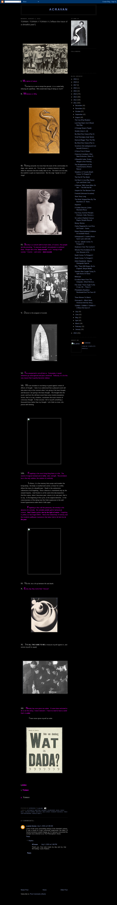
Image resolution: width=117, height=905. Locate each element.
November (78, 108)
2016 (75, 88)
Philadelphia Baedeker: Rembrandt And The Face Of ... (85, 292)
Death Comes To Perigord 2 (84, 255)
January (78, 329)
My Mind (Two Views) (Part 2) (84, 134)
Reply (28, 836)
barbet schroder (48, 810)
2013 (75, 97)
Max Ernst (46, 811)
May (77, 317)
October (78, 111)
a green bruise (31, 826)
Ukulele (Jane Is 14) (81, 131)
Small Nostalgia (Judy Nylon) (84, 137)
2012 (75, 100)
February (78, 326)
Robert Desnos (57, 811)
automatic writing (34, 810)
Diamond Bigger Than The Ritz (85, 140)
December (78, 105)
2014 (75, 94)
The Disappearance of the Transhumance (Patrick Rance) (83, 167)
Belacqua (78, 276)
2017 (75, 85)
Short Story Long (80, 196)
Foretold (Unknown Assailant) (84, 193)
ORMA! (26, 790)
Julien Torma (30, 811)
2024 (75, 79)
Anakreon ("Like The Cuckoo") (85, 247)
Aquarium (78, 205)
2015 (75, 91)
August (77, 117)
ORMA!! (26, 797)
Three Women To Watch (83, 297)
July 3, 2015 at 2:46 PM (49, 844)
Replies (31, 840)
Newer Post (24, 890)
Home (45, 890)
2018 (75, 82)
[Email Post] (45, 808)
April (77, 320)
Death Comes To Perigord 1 (84, 258)
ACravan (58, 9)
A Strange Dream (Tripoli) (83, 128)
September (79, 114)
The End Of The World (82, 177)
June (77, 314)
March (77, 323)
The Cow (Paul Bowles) (82, 120)
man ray (39, 811)
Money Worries (80, 223)
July (76, 311)
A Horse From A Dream (82, 151)
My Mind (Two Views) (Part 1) (84, 143)
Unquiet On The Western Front (85, 190)
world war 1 (37, 813)
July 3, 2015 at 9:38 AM (45, 826)
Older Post (64, 890)
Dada (58, 810)
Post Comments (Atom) (38, 894)
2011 (75, 103)
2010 (75, 333)
